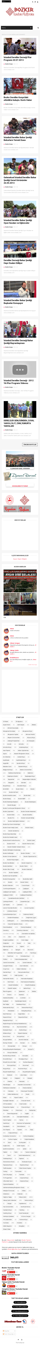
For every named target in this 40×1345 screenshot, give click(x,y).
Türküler (21, 1174)
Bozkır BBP (21, 798)
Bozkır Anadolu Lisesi (9, 795)
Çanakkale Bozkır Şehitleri (16, 898)
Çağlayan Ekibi (27, 892)
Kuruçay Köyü (11, 1065)
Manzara (21, 1081)
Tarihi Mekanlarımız (24, 1155)
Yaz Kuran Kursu (25, 1206)
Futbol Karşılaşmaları (21, 959)
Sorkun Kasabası (28, 1136)
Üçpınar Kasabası (8, 1184)
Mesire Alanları (27, 1088)
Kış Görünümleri (22, 1027)
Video (24, 1190)
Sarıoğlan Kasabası (22, 1116)
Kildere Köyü (7, 1033)
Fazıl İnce (10, 956)
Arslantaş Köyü (23, 747)
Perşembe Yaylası (8, 1107)
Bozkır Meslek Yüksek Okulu (16, 847)
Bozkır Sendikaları (8, 863)
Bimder (23, 782)
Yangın (9, 1203)
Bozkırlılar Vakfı (27, 879)
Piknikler (5, 1110)
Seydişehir (6, 1126)
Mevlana (10, 1091)
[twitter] (35, 2)
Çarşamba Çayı (24, 901)
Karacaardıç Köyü (8, 1007)
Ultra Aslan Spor (8, 1181)
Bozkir (10, 882)
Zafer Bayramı (7, 1226)
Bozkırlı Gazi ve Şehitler (10, 875)
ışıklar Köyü (27, 988)
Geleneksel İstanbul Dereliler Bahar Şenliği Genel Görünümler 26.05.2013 (20, 180)
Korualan (25, 1055)
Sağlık (27, 1113)
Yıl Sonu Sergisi (25, 1216)
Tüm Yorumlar (9, 1334)
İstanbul (21, 994)
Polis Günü (19, 1110)
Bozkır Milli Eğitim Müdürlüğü (11, 850)
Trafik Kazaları (7, 1168)
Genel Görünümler (8, 962)
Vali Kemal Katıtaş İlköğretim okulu (13, 1187)
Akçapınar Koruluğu (9, 731)
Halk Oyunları (19, 975)
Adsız (12, 628)
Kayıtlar (6, 1331)
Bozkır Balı (27, 795)
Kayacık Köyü (7, 1017)
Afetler (34, 724)
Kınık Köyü (6, 1027)
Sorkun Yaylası (12, 1139)
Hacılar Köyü (7, 972)
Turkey (5, 1171)
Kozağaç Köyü (23, 1059)
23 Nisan (5, 721)
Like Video (23, 1075)
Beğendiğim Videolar (29, 779)
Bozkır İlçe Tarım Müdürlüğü (11, 824)
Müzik (27, 1094)
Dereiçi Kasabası (26, 927)
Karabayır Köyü (21, 1004)
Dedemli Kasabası (13, 917)
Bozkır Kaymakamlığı (9, 834)
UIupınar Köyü (24, 1178)
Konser (22, 1043)
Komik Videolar (23, 1039)
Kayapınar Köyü (8, 1020)
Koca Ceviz (6, 1036)
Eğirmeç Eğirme (8, 946)
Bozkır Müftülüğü (8, 853)
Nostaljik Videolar (8, 1100)
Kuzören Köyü (22, 1068)
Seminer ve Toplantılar (24, 1123)
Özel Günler (23, 1104)
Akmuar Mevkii (30, 734)
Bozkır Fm (11, 818)
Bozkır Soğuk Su (27, 863)
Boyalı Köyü (6, 785)
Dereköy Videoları (22, 930)
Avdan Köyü (21, 757)
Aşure (5, 753)
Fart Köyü (33, 953)
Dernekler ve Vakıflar (28, 933)
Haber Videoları (21, 969)
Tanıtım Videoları (30, 1152)
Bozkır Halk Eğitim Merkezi (16, 821)
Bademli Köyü (23, 766)
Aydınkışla (6, 760)
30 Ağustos (19, 721)
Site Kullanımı (21, 1126)
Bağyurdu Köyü (7, 769)
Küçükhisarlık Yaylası (29, 1071)
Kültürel (9, 1075)
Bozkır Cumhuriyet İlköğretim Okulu (14, 808)
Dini (9, 937)
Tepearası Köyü (7, 1165)
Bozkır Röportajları (13, 859)
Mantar (10, 1081)
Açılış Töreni (6, 724)
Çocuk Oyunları (29, 908)
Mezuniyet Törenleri (27, 1091)
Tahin (15, 1152)
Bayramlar (11, 779)
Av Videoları (6, 757)
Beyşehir (11, 782)
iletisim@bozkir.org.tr (14, 1249)
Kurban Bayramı (28, 1062)
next (5, 617)
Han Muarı (11, 982)
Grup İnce (6, 969)
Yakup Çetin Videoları (9, 1200)
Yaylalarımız (22, 1203)
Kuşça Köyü (6, 1068)
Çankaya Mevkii (8, 901)
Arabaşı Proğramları (13, 741)
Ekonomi (30, 949)
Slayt (31, 1129)
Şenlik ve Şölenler (8, 1149)
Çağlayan (26, 888)
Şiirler (24, 1149)
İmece (9, 994)
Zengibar (21, 1226)
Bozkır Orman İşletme (9, 856)
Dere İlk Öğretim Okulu (15, 924)
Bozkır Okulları (25, 853)
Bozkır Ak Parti (13, 792)
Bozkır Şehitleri (7, 866)
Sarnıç (21, 1120)
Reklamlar (32, 1110)
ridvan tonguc (15, 643)
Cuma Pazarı (25, 885)
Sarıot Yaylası (7, 1120)
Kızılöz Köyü (23, 1030)
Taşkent (21, 1158)
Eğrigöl (18, 949)
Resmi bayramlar (12, 1113)
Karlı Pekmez (7, 1014)
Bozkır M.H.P (11, 843)
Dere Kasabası (7, 927)
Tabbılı (5, 1152)
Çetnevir (19, 904)
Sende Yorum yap (32, 664)
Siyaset (19, 1129)
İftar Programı (7, 991)
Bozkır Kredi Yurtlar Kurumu (11, 840)
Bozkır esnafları (27, 814)
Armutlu (21, 744)
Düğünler (6, 943)
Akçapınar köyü (27, 731)
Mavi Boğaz (6, 1084)
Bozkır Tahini (24, 866)
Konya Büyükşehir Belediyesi (12, 1049)
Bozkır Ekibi (10, 814)
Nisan (4, 1097)
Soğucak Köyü (12, 1132)
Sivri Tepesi (6, 1129)
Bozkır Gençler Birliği (27, 818)
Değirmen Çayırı (31, 917)
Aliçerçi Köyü (31, 737)
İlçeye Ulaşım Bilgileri (20, 559)
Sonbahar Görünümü (9, 1136)
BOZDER (6, 789)
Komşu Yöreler (7, 1043)
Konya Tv (31, 1049)
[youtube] (37, 2)
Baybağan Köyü (30, 776)
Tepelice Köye (24, 1165)
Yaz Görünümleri (8, 1206)
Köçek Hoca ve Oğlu (9, 1062)
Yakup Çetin (14, 650)
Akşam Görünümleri (14, 737)
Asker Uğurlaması (23, 750)
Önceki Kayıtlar (30, 444)
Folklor (5, 959)
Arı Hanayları (30, 741)
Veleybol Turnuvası (8, 1190)
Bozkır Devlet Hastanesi (28, 811)
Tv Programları (7, 1178)
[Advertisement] (20, 691)
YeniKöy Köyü (7, 1213)
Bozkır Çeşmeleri (8, 811)
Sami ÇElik (6, 1116)
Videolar (20, 1194)
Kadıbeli (5, 1001)
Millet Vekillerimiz (13, 1094)
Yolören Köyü (23, 1219)
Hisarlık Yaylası (12, 988)
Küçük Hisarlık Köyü (9, 1071)
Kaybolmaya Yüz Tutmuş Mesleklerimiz (15, 1023)
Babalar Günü (7, 766)
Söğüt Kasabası (29, 1139)
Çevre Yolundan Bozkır (10, 908)
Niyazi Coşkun (18, 1097)
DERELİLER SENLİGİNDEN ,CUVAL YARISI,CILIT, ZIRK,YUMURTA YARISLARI (19, 423)
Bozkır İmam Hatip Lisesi (10, 827)
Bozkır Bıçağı (12, 805)
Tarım (9, 1155)
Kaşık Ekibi (21, 1014)
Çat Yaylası (6, 904)
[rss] (32, 2)
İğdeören (22, 991)
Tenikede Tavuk (26, 1161)
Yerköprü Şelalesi (8, 1216)
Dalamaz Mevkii (28, 914)
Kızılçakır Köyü (7, 1030)
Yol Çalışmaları (7, 1219)
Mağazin (17, 1078)
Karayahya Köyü (26, 1010)
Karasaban (11, 1010)
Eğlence (5, 949)
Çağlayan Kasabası (26, 895)
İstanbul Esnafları (8, 998)
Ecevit (19, 943)
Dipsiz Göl (22, 937)
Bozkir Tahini (24, 882)
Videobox (6, 1194)
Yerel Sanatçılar (23, 1213)
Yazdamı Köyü (7, 1210)
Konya (25, 1046)
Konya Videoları (12, 1052)
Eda (29, 943)
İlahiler (34, 991)
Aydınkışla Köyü (21, 760)
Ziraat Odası (6, 1229)
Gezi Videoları (24, 965)
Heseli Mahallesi (13, 985)
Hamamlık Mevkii (8, 978)
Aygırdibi (5, 763)
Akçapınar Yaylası (13, 734)
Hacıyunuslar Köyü (23, 972)
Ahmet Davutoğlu (13, 728)
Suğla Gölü (6, 1145)
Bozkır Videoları (27, 869)
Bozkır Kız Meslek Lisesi (10, 837)
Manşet (30, 1078)
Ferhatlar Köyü (25, 956)
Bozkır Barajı (7, 798)
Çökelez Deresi (12, 911)
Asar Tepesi (6, 750)
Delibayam (10, 920)
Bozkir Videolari (8, 885)
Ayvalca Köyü (21, 763)
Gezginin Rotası (7, 965)
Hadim (5, 975)
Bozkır (33, 789)
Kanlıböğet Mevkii (20, 1001)
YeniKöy (21, 1210)
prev (4, 617)
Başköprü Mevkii (13, 776)
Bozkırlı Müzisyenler (9, 879)
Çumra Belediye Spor (9, 914)
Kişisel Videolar (22, 1033)
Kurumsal (25, 1065)
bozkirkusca (14, 657)
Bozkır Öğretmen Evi (30, 856)
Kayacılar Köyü (23, 1017)
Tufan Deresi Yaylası (25, 1168)
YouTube (6, 1223)
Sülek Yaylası (21, 1145)
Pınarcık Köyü (25, 1107)
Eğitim (22, 946)
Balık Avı (30, 773)
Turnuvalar (18, 1171)
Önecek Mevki (25, 1100)
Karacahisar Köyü (27, 1007)
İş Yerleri (23, 998)
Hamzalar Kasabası (26, 978)
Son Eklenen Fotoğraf (20, 486)
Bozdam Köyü (21, 785)
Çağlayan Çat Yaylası (9, 892)
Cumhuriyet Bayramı (9, 888)
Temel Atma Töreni (8, 1161)
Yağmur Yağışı (7, 1197)
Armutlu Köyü (7, 747)
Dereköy (6, 930)
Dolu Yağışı (24, 940)
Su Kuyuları (22, 1142)
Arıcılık (9, 744)
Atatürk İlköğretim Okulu (21, 753)
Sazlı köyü (6, 1123)
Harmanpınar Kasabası (27, 982)
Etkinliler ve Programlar (15, 953)
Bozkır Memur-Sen (28, 843)
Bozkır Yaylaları (13, 872)
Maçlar (5, 1078)
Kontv (34, 1043)
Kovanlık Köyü (7, 1059)
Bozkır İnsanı (29, 827)
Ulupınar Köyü (24, 1181)
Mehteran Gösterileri (9, 1088)
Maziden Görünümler (24, 1084)
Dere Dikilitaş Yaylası (27, 920)
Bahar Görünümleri (26, 769)
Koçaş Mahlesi (7, 1039)
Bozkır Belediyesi (30, 802)
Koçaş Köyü (20, 1036)
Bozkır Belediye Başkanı (10, 802)
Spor (9, 1142)
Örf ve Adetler (7, 1104)
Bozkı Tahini (19, 789)
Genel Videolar (27, 962)
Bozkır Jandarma (14, 831)
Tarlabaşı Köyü (7, 1158)
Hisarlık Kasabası (30, 985)
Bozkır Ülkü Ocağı (8, 869)
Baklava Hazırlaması (15, 773)
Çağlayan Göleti (8, 895)
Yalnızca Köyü (29, 1200)
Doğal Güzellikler (8, 940)
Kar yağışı (6, 1004)
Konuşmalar (11, 1046)
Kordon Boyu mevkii (9, 1055)
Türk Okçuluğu (7, 1174)
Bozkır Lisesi (31, 840)
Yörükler (19, 1223)
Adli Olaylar (20, 724)
